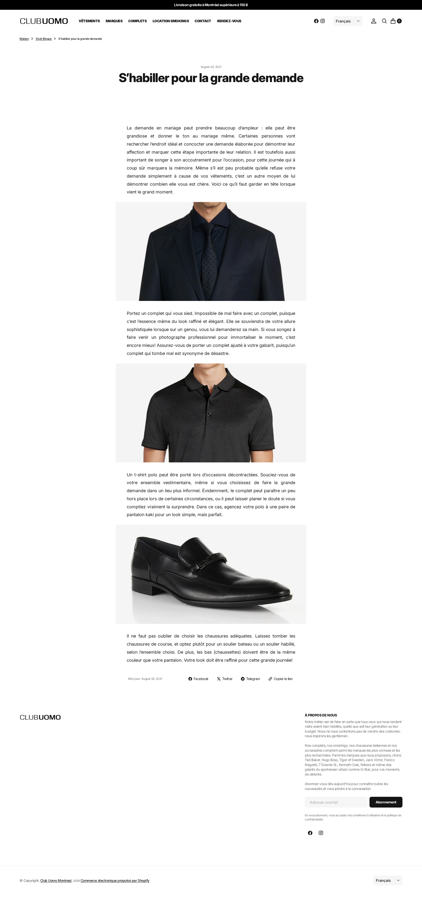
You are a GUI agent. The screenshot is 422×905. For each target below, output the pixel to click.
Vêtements (89, 21)
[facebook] (316, 21)
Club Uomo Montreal (55, 880)
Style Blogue (44, 39)
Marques (114, 21)
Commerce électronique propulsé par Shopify (115, 880)
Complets (137, 21)
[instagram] (322, 21)
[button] (373, 21)
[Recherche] (384, 21)
